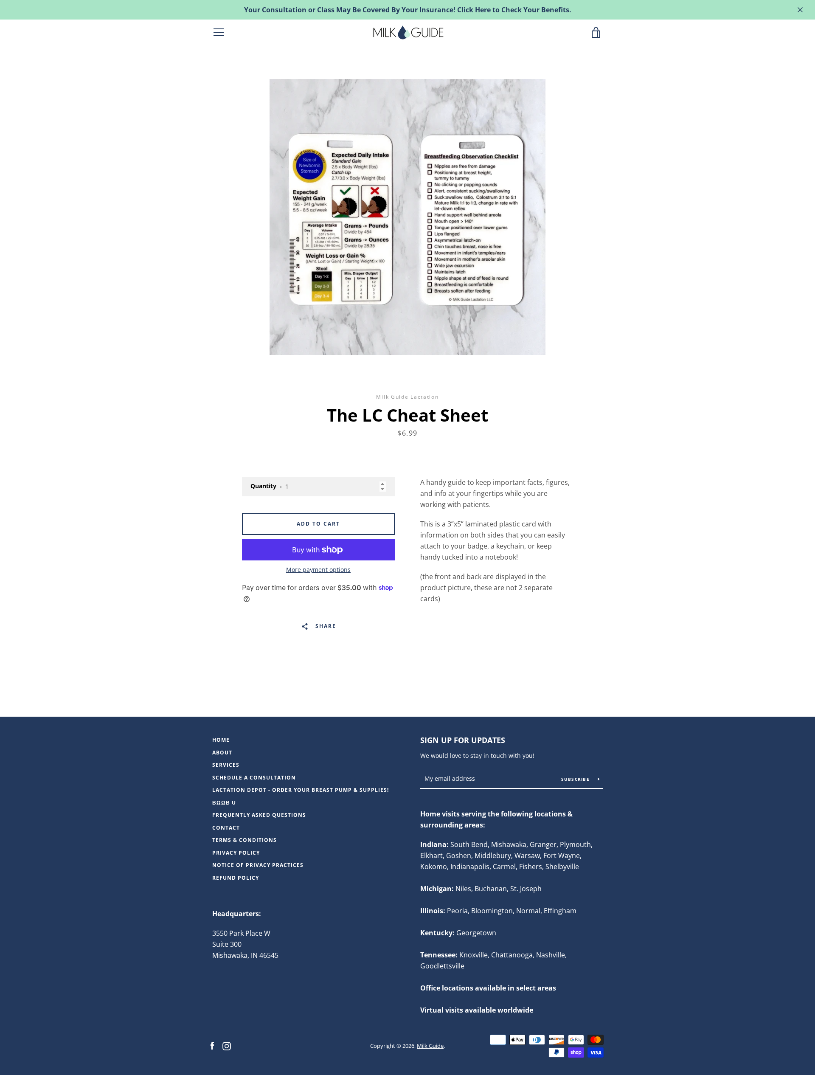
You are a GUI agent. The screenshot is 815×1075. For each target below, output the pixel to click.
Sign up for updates (462, 740)
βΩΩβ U (224, 802)
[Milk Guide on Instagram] (226, 1045)
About (222, 752)
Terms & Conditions (244, 840)
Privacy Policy (236, 852)
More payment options (318, 570)
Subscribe (576, 779)
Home (221, 739)
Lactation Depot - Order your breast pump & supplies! (300, 790)
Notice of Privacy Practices (258, 865)
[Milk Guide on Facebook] (212, 1045)
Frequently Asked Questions (259, 815)
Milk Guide (430, 1046)
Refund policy (235, 877)
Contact (226, 827)
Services (225, 764)
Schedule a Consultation (254, 777)
